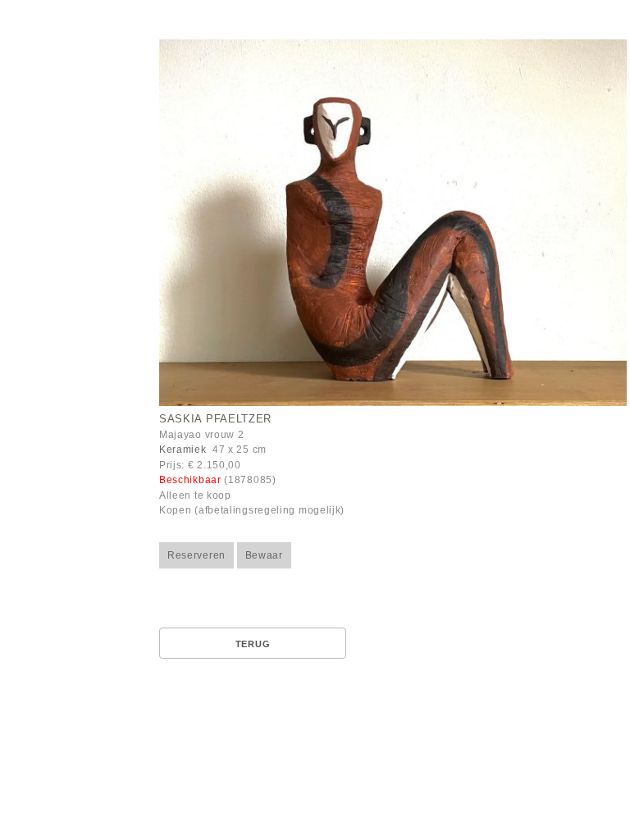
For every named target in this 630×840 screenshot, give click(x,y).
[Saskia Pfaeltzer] (393, 223)
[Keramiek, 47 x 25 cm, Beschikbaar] (393, 225)
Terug (253, 644)
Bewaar (264, 555)
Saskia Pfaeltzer (215, 419)
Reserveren (196, 555)
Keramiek (183, 449)
